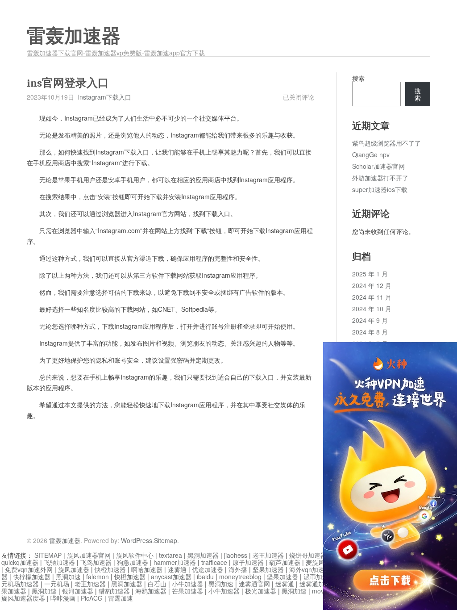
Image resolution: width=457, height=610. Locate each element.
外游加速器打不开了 (380, 177)
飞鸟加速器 (96, 562)
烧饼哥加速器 (308, 555)
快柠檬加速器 (31, 576)
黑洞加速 (68, 576)
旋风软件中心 (135, 555)
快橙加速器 (110, 569)
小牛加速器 (187, 583)
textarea (170, 555)
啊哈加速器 (146, 569)
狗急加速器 (132, 562)
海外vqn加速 (306, 569)
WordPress (136, 540)
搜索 (358, 78)
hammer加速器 (175, 562)
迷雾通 (177, 569)
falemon (97, 576)
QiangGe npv (371, 154)
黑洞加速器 (203, 555)
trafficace (214, 562)
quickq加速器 (19, 562)
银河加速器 (77, 590)
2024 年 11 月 (371, 296)
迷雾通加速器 (318, 583)
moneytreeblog (240, 576)
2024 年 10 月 (371, 308)
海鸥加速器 (150, 590)
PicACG (92, 597)
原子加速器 (248, 562)
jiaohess (235, 555)
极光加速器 (260, 590)
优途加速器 (207, 569)
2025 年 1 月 (370, 273)
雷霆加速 (120, 597)
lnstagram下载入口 (104, 96)
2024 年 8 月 (370, 331)
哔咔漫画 (62, 597)
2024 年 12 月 (371, 285)
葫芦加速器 (284, 562)
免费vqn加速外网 (29, 569)
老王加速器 (268, 555)
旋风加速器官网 (89, 555)
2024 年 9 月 (370, 320)
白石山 (157, 583)
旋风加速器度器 (23, 597)
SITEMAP (48, 555)
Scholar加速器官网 (378, 166)
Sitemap (165, 540)
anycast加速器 (171, 576)
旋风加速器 (73, 569)
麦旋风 (315, 562)
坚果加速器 (268, 569)
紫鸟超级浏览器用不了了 (386, 142)
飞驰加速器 (59, 562)
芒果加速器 (187, 590)
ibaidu (205, 576)
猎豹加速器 (114, 590)
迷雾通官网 (254, 583)
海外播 (237, 569)
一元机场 (56, 583)
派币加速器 (319, 576)
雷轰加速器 (73, 36)
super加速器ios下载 (379, 189)
